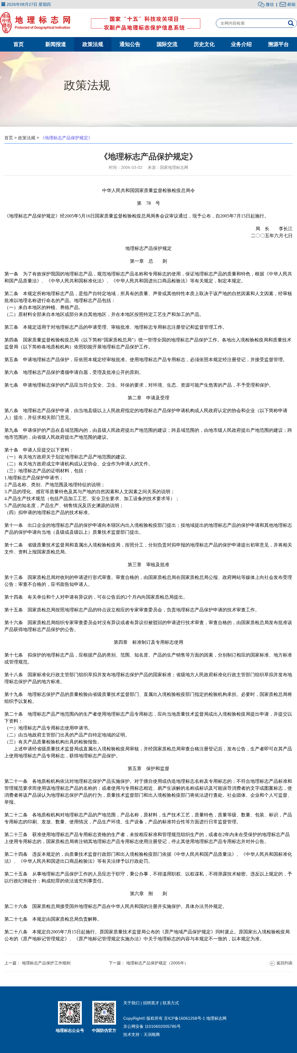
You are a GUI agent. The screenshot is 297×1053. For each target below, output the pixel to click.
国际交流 (167, 44)
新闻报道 (55, 44)
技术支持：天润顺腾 (141, 1034)
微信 (269, 4)
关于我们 (132, 1003)
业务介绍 (241, 44)
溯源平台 (278, 44)
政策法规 (92, 44)
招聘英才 (151, 1003)
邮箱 (291, 4)
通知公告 (129, 44)
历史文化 (204, 44)
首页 (18, 44)
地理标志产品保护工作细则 (46, 963)
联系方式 (171, 1003)
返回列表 (284, 963)
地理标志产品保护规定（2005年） (157, 963)
